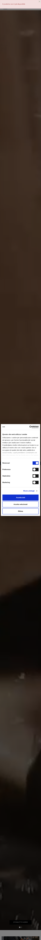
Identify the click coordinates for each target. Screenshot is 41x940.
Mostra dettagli (29, 491)
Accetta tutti (20, 497)
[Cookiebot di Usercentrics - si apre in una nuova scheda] (29, 427)
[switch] (36, 469)
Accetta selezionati (20, 504)
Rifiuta (20, 511)
